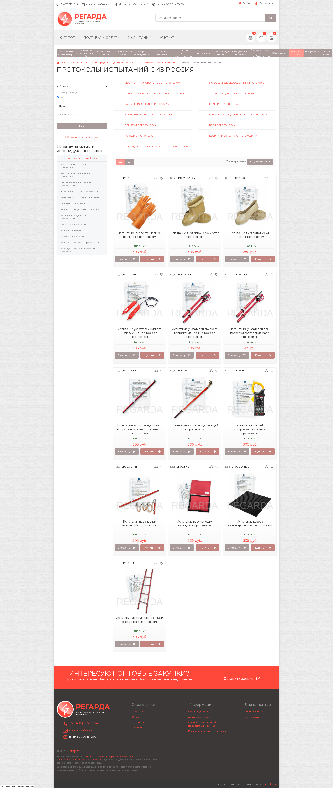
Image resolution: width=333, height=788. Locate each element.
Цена (62, 106)
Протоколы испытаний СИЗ (158, 62)
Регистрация (267, 3)
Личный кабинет (255, 711)
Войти (247, 3)
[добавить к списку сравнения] (156, 178)
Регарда (73, 751)
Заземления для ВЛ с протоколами (80, 197)
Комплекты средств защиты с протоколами (77, 217)
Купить (149, 258)
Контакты (168, 37)
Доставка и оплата (199, 716)
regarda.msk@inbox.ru (99, 4)
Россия (63, 97)
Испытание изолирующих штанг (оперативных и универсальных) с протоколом (139, 429)
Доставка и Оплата (101, 37)
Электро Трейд (68, 92)
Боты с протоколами (71, 230)
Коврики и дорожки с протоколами (80, 242)
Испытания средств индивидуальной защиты (112, 62)
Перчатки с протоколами (74, 224)
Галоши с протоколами (73, 236)
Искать (82, 126)
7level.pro (269, 784)
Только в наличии (69, 114)
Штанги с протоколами (73, 203)
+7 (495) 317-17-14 (68, 4)
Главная (65, 62)
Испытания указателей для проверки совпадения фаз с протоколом (249, 333)
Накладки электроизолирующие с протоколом (79, 250)
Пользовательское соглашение (207, 731)
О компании (139, 37)
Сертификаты (140, 711)
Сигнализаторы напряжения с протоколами (77, 184)
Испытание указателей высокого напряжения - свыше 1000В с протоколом (195, 333)
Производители (198, 711)
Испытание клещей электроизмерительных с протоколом (250, 429)
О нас (135, 716)
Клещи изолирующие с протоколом (80, 209)
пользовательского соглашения (84, 760)
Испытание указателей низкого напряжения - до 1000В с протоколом (139, 333)
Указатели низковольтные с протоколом (76, 166)
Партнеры (138, 722)
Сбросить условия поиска (82, 136)
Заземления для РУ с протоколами (80, 191)
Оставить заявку (238, 678)
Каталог (67, 37)
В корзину (123, 258)
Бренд (63, 86)
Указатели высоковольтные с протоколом (76, 175)
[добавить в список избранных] (161, 178)
